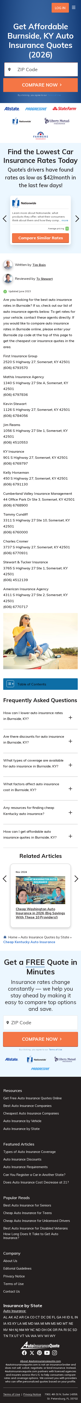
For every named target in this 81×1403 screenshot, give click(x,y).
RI (65, 1330)
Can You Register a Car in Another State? (34, 1175)
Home (12, 937)
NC (32, 1330)
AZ (16, 1317)
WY (52, 1336)
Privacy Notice (14, 1276)
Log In (60, 8)
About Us (10, 1261)
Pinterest (39, 1352)
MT (65, 1324)
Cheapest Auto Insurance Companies (31, 1113)
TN (5, 1336)
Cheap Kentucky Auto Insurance (29, 942)
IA (4, 1324)
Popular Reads (16, 1197)
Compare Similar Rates (40, 237)
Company (12, 1253)
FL (54, 1317)
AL (5, 1317)
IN (76, 1317)
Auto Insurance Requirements (25, 1167)
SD (75, 1330)
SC (70, 1330)
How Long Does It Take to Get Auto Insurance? (30, 1236)
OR (55, 1330)
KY (14, 1324)
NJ (16, 1330)
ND (38, 1330)
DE (48, 1317)
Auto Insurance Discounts (22, 1159)
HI (64, 1317)
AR (21, 1317)
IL (72, 1317)
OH (43, 1330)
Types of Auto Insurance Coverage (29, 1152)
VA (27, 1336)
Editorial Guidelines (17, 1268)
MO (59, 1324)
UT (16, 1336)
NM (21, 1330)
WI (46, 1336)
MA (37, 1324)
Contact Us (11, 1291)
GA (59, 1317)
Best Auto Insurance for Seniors (27, 1205)
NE (71, 1324)
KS (9, 1324)
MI (42, 1324)
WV (40, 1336)
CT (37, 1317)
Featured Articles (18, 1144)
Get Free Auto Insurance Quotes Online (32, 1098)
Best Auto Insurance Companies (27, 1106)
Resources (12, 1090)
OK (49, 1330)
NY (27, 1330)
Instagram (54, 1352)
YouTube (47, 1352)
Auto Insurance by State (21, 1129)
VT (22, 1336)
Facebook (24, 1352)
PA (60, 1330)
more (65, 220)
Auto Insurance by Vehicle (22, 1121)
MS (53, 1324)
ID (68, 1317)
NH (11, 1330)
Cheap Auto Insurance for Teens (27, 1213)
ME (24, 1324)
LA (19, 1324)
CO (32, 1317)
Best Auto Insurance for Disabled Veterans (35, 1228)
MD (30, 1324)
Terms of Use (54, 95)
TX (11, 1336)
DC (43, 1317)
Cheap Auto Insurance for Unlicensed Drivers (36, 1221)
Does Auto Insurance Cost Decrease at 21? (36, 1182)
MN (47, 1324)
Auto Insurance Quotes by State (45, 937)
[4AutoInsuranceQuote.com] (40, 1345)
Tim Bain (39, 265)
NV (5, 1330)
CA (27, 1317)
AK (10, 1317)
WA (34, 1336)
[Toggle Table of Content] (40, 684)
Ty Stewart (44, 279)
